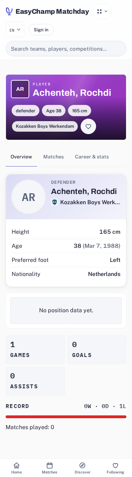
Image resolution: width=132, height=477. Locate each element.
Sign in (41, 29)
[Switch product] (102, 11)
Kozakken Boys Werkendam (45, 126)
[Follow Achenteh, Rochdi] (88, 126)
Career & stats (92, 156)
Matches (53, 156)
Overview (21, 156)
